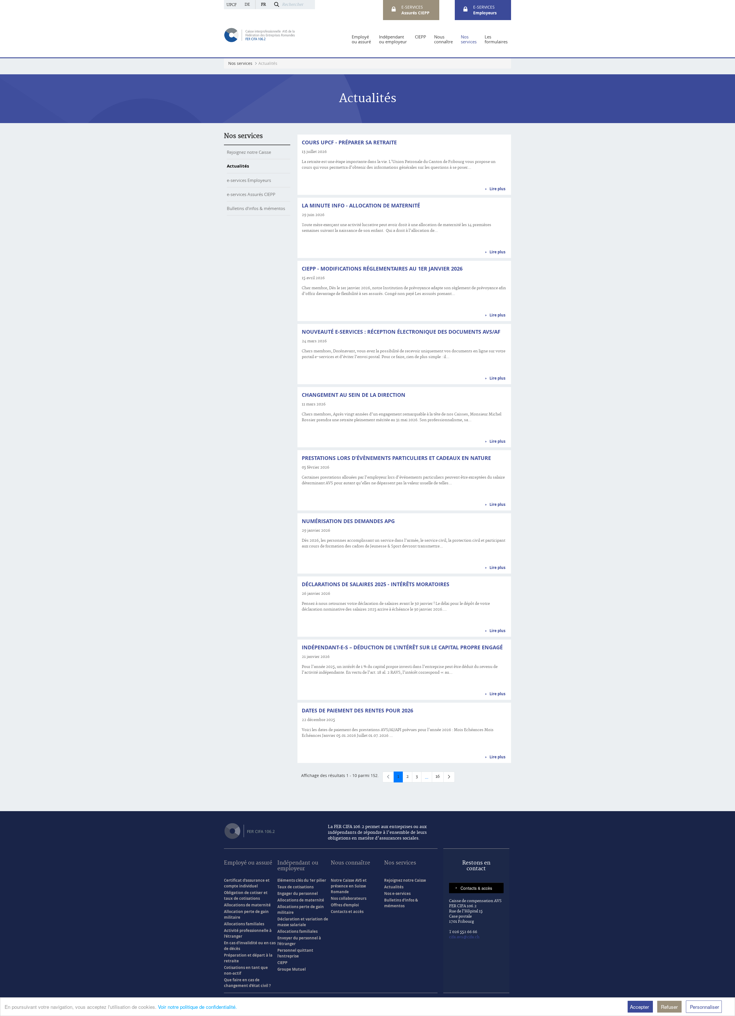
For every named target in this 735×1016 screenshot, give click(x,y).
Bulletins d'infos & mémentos (256, 208)
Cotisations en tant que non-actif (246, 970)
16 (440, 778)
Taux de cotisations (295, 886)
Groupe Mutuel (291, 969)
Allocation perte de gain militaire (246, 914)
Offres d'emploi (345, 905)
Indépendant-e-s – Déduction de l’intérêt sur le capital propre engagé (402, 647)
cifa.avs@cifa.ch (464, 937)
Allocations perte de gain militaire (300, 909)
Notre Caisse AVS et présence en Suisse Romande (349, 886)
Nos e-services (397, 893)
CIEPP (282, 962)
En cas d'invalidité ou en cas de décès (250, 945)
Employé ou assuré (248, 863)
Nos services (243, 136)
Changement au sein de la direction (353, 395)
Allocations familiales (244, 923)
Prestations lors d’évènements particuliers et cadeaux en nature (396, 458)
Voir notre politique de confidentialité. (197, 1006)
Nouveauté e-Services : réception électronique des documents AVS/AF (401, 331)
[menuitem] (361, 39)
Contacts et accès (347, 911)
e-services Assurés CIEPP (251, 194)
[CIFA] (260, 34)
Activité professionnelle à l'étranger (248, 933)
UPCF (232, 5)
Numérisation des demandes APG (348, 521)
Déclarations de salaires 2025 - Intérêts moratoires (375, 584)
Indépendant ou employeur (297, 866)
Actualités (238, 166)
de (247, 4)
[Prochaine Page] (449, 777)
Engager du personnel (297, 893)
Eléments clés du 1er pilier (301, 880)
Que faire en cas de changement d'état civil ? (247, 982)
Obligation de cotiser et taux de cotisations (246, 895)
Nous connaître (350, 863)
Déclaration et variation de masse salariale (302, 921)
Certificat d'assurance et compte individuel (247, 883)
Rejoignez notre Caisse (249, 152)
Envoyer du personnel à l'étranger (299, 940)
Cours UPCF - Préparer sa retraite (349, 142)
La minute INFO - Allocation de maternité (361, 205)
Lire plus (497, 188)
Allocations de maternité (247, 905)
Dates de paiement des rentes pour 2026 (357, 710)
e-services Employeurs (249, 180)
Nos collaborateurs (348, 898)
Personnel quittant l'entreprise (295, 953)
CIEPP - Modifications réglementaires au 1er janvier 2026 (382, 268)
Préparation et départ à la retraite (248, 958)
